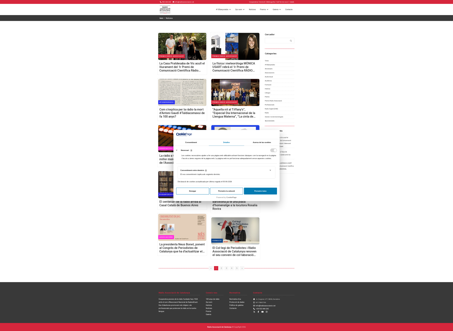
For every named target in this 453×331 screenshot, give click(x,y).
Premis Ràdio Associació (273, 101)
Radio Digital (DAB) (271, 109)
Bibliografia (271, 2)
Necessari (185, 150)
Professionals (269, 105)
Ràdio (267, 113)
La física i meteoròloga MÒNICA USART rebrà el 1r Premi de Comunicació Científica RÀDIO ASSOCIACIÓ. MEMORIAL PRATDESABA (279, 167)
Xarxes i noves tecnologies (274, 117)
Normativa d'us (235, 299)
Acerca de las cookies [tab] (262, 142)
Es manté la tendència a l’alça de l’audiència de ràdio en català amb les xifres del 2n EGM (277, 155)
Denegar (192, 191)
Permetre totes (260, 191)
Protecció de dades (236, 302)
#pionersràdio (270, 121)
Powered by (226, 197)
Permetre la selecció (226, 191)
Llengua (267, 93)
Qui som (239, 9)
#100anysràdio (222, 9)
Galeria (276, 9)
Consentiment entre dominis (193, 170)
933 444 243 (166, 2)
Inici (161, 18)
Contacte (289, 9)
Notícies (252, 9)
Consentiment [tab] (191, 142)
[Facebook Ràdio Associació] (258, 312)
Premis (263, 9)
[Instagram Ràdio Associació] (266, 312)
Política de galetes (236, 305)
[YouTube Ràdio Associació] (262, 312)
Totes (267, 61)
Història (267, 89)
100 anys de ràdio (212, 299)
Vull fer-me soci (282, 2)
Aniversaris (268, 69)
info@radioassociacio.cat (184, 2)
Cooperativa (253, 2)
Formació (268, 85)
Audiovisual (269, 77)
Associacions (269, 73)
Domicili (262, 2)
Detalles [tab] (226, 142)
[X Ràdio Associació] (254, 312)
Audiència (268, 81)
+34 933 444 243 (262, 309)
